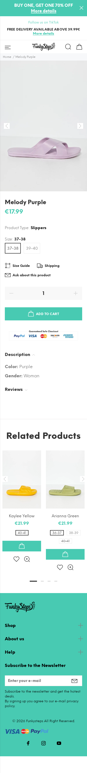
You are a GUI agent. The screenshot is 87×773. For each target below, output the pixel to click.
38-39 (73, 533)
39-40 (32, 248)
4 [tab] (55, 581)
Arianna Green (65, 516)
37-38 (12, 248)
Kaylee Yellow (22, 516)
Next (82, 479)
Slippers (38, 227)
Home (7, 57)
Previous (4, 479)
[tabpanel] (22, 502)
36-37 (56, 533)
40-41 (22, 533)
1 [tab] (33, 581)
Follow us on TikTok (43, 22)
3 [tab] (49, 581)
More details (43, 10)
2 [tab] (42, 581)
